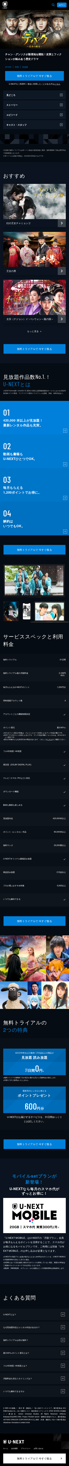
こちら (57, 83)
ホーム (5, 1448)
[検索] (53, 5)
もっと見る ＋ (34, 331)
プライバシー (25, 1448)
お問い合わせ (38, 1448)
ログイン (62, 5)
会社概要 (14, 1448)
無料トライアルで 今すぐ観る (34, 76)
